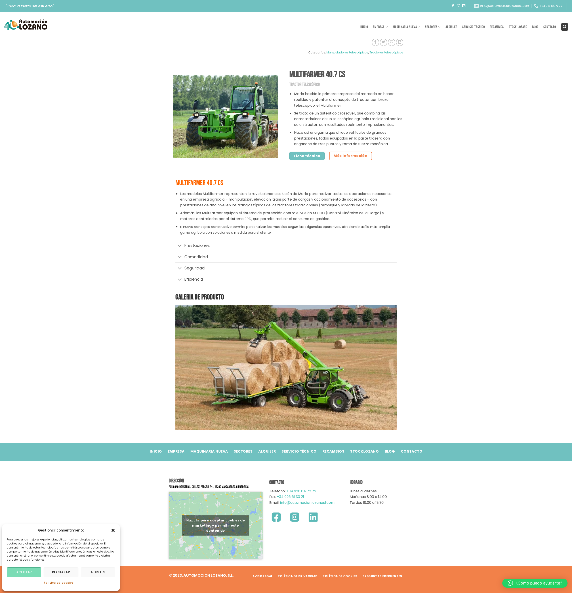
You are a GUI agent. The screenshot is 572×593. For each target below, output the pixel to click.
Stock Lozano (518, 27)
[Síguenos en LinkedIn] (463, 6)
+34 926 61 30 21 (290, 496)
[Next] (394, 367)
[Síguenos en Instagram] (458, 6)
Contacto (549, 27)
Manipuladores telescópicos (347, 52)
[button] (113, 530)
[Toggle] (179, 246)
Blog (535, 27)
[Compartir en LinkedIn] (399, 42)
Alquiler (451, 27)
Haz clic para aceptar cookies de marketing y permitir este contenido (215, 525)
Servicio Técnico (473, 27)
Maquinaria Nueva (405, 27)
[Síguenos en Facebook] (453, 6)
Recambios (497, 27)
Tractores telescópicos (386, 52)
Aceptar (24, 572)
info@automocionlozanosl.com (306, 502)
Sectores (431, 27)
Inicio (364, 27)
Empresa (379, 27)
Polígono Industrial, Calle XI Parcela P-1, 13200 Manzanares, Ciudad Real (209, 487)
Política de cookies (59, 583)
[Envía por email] (391, 42)
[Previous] (178, 367)
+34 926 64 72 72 (301, 491)
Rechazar (61, 572)
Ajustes (97, 572)
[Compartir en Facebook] (375, 42)
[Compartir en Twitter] (383, 42)
